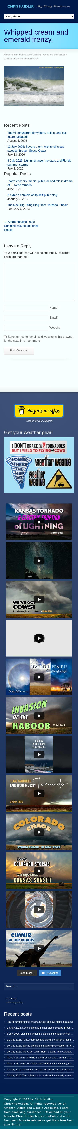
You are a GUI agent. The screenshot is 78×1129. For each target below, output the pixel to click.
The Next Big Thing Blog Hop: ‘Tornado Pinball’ (37, 205)
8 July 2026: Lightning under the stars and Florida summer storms (42, 1033)
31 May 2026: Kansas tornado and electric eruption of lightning (41, 1039)
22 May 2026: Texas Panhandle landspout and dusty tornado (40, 1075)
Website (54, 327)
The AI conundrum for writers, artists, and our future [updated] (40, 1021)
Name (54, 307)
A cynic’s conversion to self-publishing (32, 195)
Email (53, 317)
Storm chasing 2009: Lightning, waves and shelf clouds (21, 225)
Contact (12, 998)
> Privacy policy (14, 1002)
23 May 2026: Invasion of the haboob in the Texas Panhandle (40, 1069)
